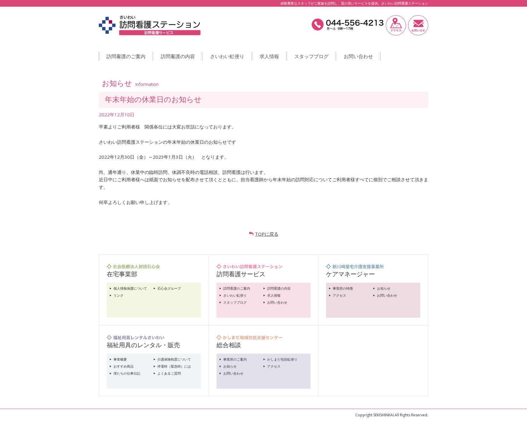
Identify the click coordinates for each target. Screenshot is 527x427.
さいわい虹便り (227, 56)
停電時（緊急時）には (174, 366)
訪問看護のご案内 (125, 56)
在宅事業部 (122, 274)
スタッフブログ (311, 56)
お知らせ (383, 288)
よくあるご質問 (169, 373)
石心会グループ (169, 288)
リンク (118, 295)
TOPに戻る (266, 234)
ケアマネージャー (350, 274)
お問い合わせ (358, 56)
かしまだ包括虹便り (282, 359)
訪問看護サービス (241, 274)
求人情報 (269, 56)
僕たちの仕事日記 (126, 373)
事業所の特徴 (343, 288)
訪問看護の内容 (178, 56)
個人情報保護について (130, 288)
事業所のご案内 (235, 359)
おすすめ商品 (123, 366)
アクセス (339, 295)
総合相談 (229, 345)
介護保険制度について (174, 359)
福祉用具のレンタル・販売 (143, 345)
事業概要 (120, 359)
